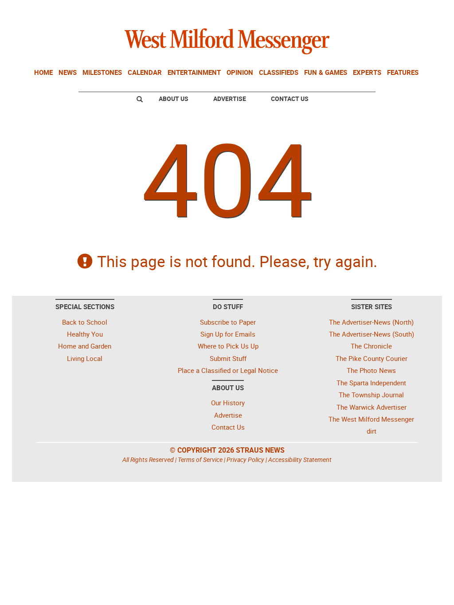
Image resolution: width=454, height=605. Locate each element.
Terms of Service (200, 459)
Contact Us (290, 98)
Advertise (229, 98)
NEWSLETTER (368, 10)
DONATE (418, 10)
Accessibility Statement (300, 459)
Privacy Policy (245, 459)
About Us (173, 98)
